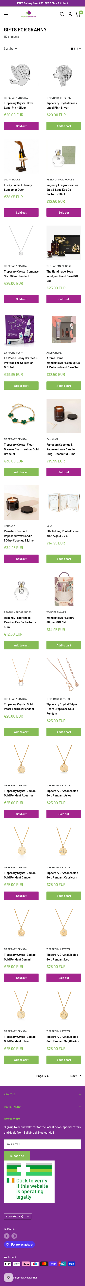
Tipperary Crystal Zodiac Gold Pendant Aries (62, 793)
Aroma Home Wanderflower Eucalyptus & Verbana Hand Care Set (63, 362)
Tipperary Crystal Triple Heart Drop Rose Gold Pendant (61, 708)
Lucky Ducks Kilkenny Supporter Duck (18, 187)
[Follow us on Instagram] (14, 1236)
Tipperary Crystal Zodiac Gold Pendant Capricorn (62, 875)
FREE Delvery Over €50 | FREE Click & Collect (42, 3)
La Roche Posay (14, 352)
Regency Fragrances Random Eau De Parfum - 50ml (20, 622)
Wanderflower (56, 612)
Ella (49, 525)
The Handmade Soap (59, 266)
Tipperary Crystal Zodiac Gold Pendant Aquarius (20, 793)
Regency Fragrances (60, 179)
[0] (77, 14)
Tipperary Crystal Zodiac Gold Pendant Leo (62, 957)
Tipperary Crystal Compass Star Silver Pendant (21, 274)
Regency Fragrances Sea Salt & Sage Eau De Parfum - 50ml (62, 189)
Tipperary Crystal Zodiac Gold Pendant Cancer (20, 875)
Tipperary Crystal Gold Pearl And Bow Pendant (19, 706)
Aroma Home (54, 352)
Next (73, 1075)
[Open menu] (6, 14)
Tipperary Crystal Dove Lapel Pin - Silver (18, 105)
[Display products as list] (79, 48)
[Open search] (62, 14)
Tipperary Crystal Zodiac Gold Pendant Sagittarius (62, 1039)
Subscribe (17, 1156)
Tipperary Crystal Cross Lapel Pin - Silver (61, 105)
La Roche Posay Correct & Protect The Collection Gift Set (21, 362)
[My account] (70, 14)
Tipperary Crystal (16, 97)
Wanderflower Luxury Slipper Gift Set (60, 620)
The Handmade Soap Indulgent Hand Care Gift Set (62, 276)
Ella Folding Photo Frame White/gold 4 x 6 (62, 533)
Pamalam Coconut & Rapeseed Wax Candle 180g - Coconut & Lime (60, 449)
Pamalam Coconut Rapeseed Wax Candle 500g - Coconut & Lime (19, 535)
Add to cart (64, 126)
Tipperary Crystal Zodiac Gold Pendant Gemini (20, 957)
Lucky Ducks (12, 179)
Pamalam (52, 439)
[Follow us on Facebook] (6, 1236)
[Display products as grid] (73, 48)
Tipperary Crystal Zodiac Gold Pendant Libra (20, 1039)
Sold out (21, 126)
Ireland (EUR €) (14, 1216)
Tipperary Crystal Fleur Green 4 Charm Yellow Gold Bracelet (21, 449)
